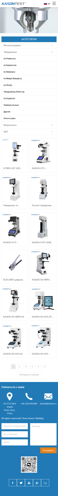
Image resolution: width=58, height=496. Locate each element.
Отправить (48, 450)
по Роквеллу (10, 58)
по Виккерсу (9, 72)
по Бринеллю (10, 65)
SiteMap (39, 418)
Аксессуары (9, 118)
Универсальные (11, 105)
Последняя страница (29, 375)
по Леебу (8, 85)
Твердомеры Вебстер (14, 92)
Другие (7, 112)
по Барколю (9, 98)
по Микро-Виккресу (13, 78)
